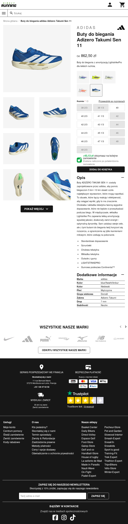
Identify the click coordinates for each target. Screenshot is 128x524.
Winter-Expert (111, 472)
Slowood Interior (113, 434)
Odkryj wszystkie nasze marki (64, 350)
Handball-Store (89, 453)
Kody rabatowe (11, 442)
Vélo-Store (110, 468)
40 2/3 (84, 116)
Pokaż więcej (34, 209)
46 (117, 132)
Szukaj (18, 13)
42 (117, 116)
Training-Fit (110, 453)
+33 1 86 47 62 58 (41, 386)
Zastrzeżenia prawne (43, 442)
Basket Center (89, 427)
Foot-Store (87, 442)
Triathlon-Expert (113, 461)
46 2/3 (84, 141)
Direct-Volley (88, 434)
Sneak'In (109, 442)
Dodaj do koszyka (100, 169)
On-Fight (86, 472)
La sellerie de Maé (91, 461)
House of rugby (89, 457)
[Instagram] (64, 518)
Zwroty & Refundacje (43, 438)
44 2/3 (84, 132)
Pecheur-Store (112, 427)
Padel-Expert (88, 475)
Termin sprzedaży (41, 434)
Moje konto (9, 427)
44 (117, 124)
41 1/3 (101, 116)
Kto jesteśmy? (39, 427)
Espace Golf (88, 438)
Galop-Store (88, 446)
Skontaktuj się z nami (41, 377)
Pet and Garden (113, 431)
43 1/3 (101, 124)
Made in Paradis (90, 464)
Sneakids (109, 446)
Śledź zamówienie (13, 434)
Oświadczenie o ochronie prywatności (53, 453)
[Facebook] (55, 518)
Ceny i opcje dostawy (44, 449)
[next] (125, 327)
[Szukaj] (11, 13)
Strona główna (10, 20)
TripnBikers (110, 464)
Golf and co (87, 449)
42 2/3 (84, 124)
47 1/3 (101, 141)
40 (117, 107)
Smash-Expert (112, 438)
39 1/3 (101, 107)
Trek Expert (110, 457)
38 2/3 (84, 107)
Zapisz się (98, 496)
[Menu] (3, 13)
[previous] (120, 327)
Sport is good (111, 449)
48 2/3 (84, 149)
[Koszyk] (122, 5)
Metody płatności (41, 446)
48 (117, 141)
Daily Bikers (88, 431)
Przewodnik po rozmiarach (112, 101)
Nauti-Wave (87, 468)
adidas (86, 27)
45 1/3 (101, 132)
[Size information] (87, 101)
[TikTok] (73, 518)
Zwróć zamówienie (41, 407)
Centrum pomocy (12, 431)
